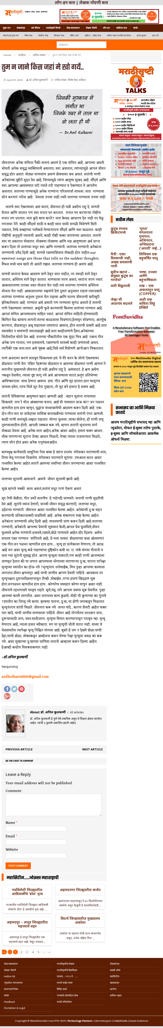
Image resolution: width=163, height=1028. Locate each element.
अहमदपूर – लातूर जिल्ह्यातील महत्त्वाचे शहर (27, 924)
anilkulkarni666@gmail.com (25, 677)
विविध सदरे (74, 35)
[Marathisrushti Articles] (26, 12)
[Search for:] (81, 44)
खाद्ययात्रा (114, 982)
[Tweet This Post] (14, 689)
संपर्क (135, 27)
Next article (92, 749)
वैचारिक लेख (43, 35)
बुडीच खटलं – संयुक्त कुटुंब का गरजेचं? (122, 275)
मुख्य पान (7, 27)
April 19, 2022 (15, 80)
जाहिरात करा (121, 27)
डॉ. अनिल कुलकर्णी (38, 80)
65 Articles (77, 712)
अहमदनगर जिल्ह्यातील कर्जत (80, 889)
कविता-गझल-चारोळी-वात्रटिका (119, 35)
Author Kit (9, 976)
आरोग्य (113, 989)
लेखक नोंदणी (91, 27)
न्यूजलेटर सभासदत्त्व (13, 982)
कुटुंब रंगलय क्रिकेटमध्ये (119, 230)
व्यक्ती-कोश (115, 970)
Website (12, 849)
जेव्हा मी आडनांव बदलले (121, 301)
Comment (13, 791)
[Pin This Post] (21, 689)
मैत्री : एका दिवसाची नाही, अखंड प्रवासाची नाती (121, 260)
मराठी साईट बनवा (65, 982)
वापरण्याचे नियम (11, 989)
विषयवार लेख (59, 35)
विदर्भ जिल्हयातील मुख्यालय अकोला (80, 920)
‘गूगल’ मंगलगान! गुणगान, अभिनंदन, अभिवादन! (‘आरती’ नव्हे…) (150, 238)
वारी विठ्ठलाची (120, 285)
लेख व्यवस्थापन (73, 27)
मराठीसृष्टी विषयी (53, 27)
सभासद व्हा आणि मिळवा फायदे (135, 410)
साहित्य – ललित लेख (93, 35)
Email (11, 836)
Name (11, 823)
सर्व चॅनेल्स (35, 27)
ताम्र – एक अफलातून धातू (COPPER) (149, 289)
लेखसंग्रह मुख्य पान (11, 35)
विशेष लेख (28, 35)
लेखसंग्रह (21, 27)
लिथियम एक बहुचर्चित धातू (148, 256)
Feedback (9, 1001)
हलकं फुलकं (141, 35)
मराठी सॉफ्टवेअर (64, 1001)
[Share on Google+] (7, 696)
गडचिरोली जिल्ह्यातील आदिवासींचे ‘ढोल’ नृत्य (27, 891)
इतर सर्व (155, 35)
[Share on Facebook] (7, 689)
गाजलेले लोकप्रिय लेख (67, 995)
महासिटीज (114, 976)
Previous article (19, 749)
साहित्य (22, 55)
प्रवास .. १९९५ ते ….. (67, 976)
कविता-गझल (116, 995)
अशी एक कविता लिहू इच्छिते (147, 303)
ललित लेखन (61, 80)
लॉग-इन (106, 27)
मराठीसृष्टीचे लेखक (65, 963)
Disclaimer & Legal (14, 1008)
